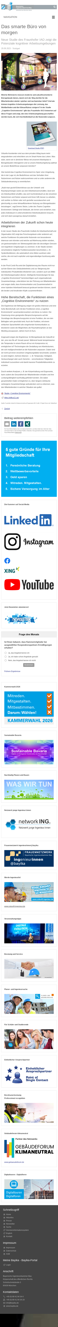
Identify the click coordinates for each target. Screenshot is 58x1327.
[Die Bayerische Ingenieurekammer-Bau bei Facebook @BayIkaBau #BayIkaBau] (7, 561)
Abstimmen (28, 665)
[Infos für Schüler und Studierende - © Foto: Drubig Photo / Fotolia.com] (29, 1039)
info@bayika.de (12, 1303)
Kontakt (9, 1236)
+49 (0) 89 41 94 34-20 (15, 1300)
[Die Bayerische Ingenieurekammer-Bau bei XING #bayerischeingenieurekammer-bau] (11, 570)
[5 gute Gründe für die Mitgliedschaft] (29, 469)
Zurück (7, 409)
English (9, 1233)
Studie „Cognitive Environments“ (17, 393)
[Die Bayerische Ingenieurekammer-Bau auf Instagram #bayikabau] (29, 541)
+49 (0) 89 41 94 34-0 (15, 1297)
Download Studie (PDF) (36, 148)
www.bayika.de (12, 1306)
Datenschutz (18, 432)
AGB (8, 1254)
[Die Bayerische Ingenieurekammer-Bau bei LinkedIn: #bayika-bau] (29, 519)
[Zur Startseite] (17, 7)
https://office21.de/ (11, 398)
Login (8, 1265)
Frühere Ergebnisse (12, 671)
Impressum (10, 1248)
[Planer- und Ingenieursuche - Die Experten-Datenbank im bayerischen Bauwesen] (29, 1004)
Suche (9, 1227)
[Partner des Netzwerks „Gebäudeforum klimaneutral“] (29, 1148)
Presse (9, 1221)
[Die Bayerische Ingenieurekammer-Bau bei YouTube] (29, 584)
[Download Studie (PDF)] (42, 134)
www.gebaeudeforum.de (14, 1162)
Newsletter (10, 1224)
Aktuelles (10, 1218)
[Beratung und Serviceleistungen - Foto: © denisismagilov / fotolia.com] (29, 969)
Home (8, 1214)
